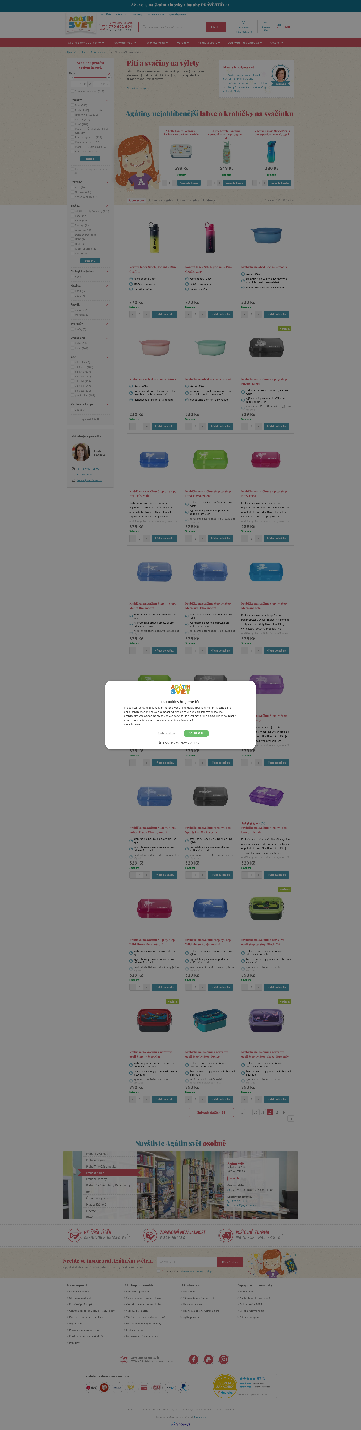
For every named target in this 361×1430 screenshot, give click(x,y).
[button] (180, 743)
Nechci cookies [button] (166, 733)
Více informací (132, 724)
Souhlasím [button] (196, 733)
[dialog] (180, 715)
